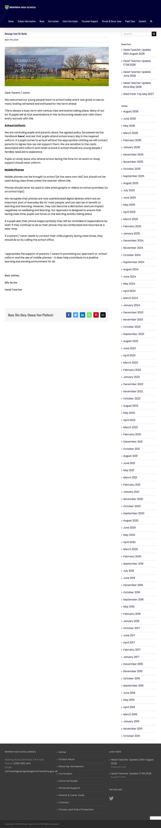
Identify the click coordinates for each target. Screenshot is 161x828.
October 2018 (131, 592)
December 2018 (133, 585)
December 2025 (133, 154)
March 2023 (130, 362)
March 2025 (130, 219)
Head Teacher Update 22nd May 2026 (137, 85)
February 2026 (132, 140)
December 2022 (133, 384)
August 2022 (130, 406)
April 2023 (129, 355)
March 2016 (130, 714)
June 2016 (129, 693)
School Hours (67, 759)
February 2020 (132, 556)
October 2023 (131, 327)
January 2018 (131, 621)
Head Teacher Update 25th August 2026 (137, 52)
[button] (151, 21)
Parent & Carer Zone (71, 795)
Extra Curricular (68, 781)
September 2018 (133, 599)
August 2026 (130, 111)
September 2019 (133, 563)
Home (62, 752)
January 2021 (131, 492)
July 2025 (129, 190)
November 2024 (133, 248)
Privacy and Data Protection (76, 809)
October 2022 (131, 398)
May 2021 (128, 470)
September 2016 (133, 685)
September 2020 (133, 513)
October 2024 (132, 255)
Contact (64, 802)
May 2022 (129, 413)
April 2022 (129, 420)
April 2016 (129, 707)
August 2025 (130, 183)
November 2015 (132, 728)
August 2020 (130, 520)
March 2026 (130, 133)
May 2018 (128, 606)
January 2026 (131, 147)
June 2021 (129, 463)
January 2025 (131, 233)
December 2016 (133, 664)
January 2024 (131, 305)
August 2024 (131, 269)
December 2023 (133, 312)
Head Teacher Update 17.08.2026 (131, 773)
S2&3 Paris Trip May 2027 (138, 94)
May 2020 (129, 535)
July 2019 (128, 571)
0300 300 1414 (22, 763)
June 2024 (129, 276)
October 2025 (132, 169)
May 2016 (128, 700)
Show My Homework (71, 766)
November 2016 (132, 671)
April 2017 (129, 642)
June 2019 (129, 578)
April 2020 (129, 542)
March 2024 (130, 298)
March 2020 (130, 549)
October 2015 (131, 736)
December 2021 (133, 441)
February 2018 (132, 614)
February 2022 (132, 434)
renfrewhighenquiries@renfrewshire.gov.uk (31, 771)
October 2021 (131, 449)
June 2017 (129, 635)
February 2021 (131, 485)
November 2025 (133, 162)
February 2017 (132, 650)
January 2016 (131, 721)
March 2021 (130, 477)
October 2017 (131, 628)
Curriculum (65, 773)
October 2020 (132, 506)
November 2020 (133, 499)
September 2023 (133, 334)
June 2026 (129, 118)
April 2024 (129, 291)
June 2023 (129, 348)
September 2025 (133, 176)
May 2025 (129, 205)
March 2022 (130, 427)
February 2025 (132, 226)
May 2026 (129, 126)
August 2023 (130, 341)
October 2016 (131, 678)
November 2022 (133, 391)
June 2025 (129, 197)
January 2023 (131, 377)
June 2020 (129, 527)
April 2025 (129, 212)
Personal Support (69, 788)
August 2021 (130, 456)
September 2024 (133, 262)
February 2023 (132, 370)
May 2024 (129, 283)
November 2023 (133, 319)
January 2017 (131, 657)
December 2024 (133, 240)
